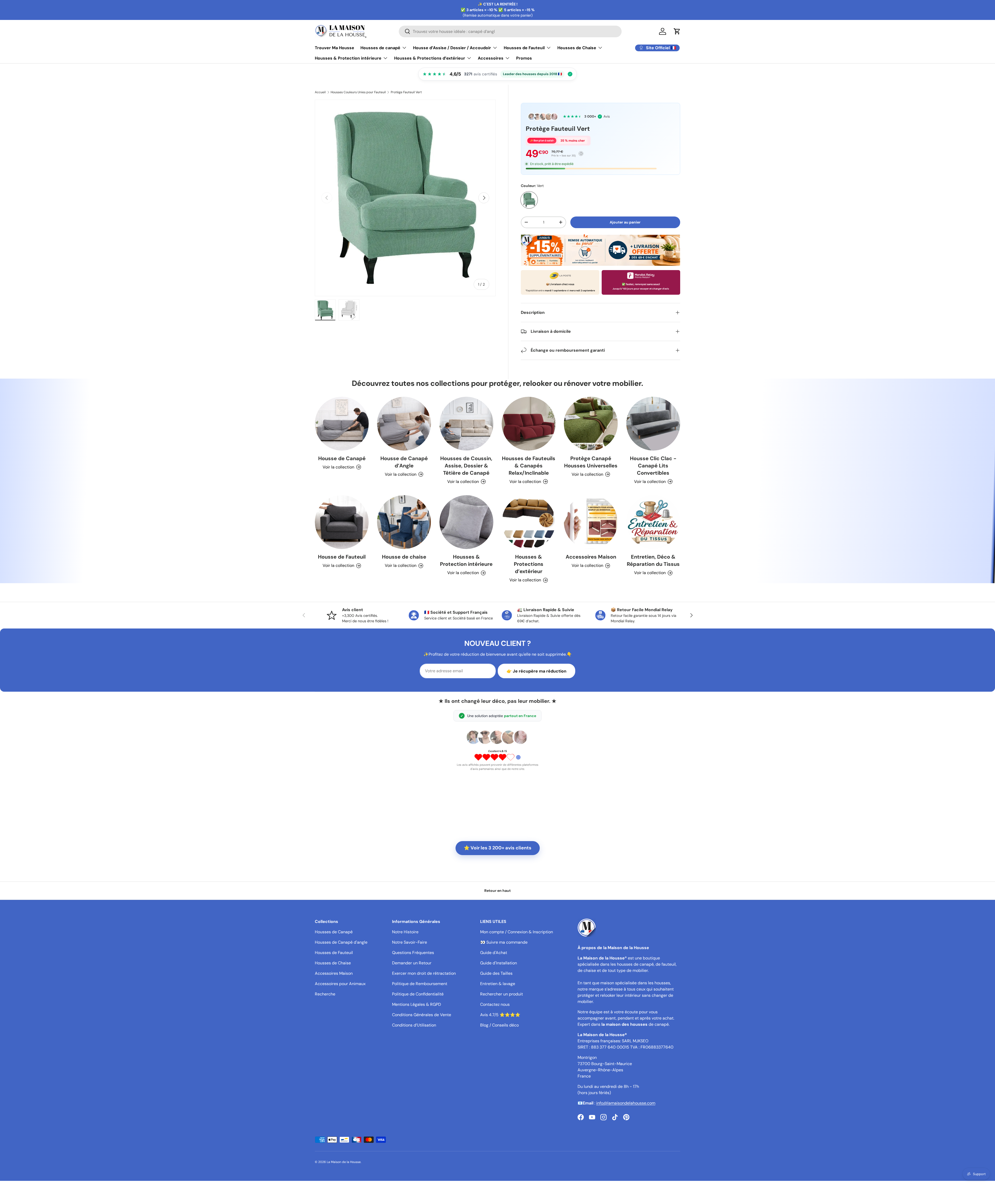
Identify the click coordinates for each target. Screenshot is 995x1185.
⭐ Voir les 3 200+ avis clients (497, 848)
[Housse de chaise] (404, 522)
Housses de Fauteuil (524, 47)
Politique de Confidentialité (418, 994)
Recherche (325, 994)
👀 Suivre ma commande (504, 942)
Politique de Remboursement (419, 983)
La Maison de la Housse (344, 1162)
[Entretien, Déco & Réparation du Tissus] (653, 522)
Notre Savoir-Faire (409, 942)
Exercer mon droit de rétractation (424, 973)
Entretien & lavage (497, 983)
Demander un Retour (411, 963)
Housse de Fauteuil (342, 556)
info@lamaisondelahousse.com (625, 1103)
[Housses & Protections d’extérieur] (529, 522)
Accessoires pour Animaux (340, 983)
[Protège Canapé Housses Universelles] (591, 424)
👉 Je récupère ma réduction (536, 671)
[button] (677, 31)
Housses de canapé (380, 47)
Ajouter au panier (625, 222)
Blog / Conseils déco (499, 1025)
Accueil (320, 92)
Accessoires (490, 58)
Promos (524, 58)
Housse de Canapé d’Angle (404, 462)
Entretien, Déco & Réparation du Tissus (653, 560)
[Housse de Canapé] (342, 424)
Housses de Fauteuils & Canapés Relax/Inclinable (528, 465)
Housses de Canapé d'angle (341, 942)
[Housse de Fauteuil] (342, 522)
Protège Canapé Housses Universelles (590, 462)
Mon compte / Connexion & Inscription (516, 932)
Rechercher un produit (501, 994)
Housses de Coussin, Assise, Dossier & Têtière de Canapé (466, 465)
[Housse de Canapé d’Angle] (404, 424)
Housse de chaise (404, 556)
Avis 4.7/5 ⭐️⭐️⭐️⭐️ (500, 1014)
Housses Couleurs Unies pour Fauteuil (358, 92)
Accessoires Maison (591, 556)
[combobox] (510, 31)
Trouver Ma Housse (334, 47)
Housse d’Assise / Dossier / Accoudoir (452, 47)
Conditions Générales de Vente (421, 1014)
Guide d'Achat (493, 952)
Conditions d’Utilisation (414, 1025)
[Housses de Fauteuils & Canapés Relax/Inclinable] (529, 424)
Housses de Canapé (334, 932)
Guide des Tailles (496, 973)
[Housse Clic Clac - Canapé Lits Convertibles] (653, 424)
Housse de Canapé (342, 458)
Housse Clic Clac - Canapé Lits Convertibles (653, 465)
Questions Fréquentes (413, 952)
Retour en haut (497, 890)
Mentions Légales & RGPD (416, 1004)
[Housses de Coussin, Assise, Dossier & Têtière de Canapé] (466, 424)
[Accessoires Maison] (591, 522)
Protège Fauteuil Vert (406, 92)
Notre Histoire (405, 932)
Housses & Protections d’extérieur (429, 58)
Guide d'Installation (498, 963)
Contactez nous (495, 1004)
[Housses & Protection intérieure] (466, 522)
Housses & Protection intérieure (348, 58)
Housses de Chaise (576, 47)
